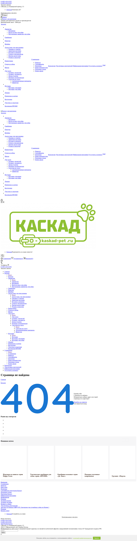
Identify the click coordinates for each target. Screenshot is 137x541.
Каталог (10, 276)
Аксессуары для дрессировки (21, 297)
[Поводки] (18, 39)
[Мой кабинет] (2, 200)
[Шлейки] (18, 42)
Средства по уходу (21, 328)
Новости (3, 485)
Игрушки (15, 337)
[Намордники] (18, 59)
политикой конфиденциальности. (82, 538)
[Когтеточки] (18, 98)
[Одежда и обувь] (18, 62)
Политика (4, 489)
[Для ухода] (18, 69)
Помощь (3, 499)
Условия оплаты (6, 500)
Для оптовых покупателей (9, 505)
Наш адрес (4, 487)
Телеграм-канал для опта (8, 13)
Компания (4, 482)
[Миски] (18, 66)
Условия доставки (6, 502)
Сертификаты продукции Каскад (11, 490)
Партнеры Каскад (6, 494)
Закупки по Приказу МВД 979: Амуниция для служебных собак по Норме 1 (25, 507)
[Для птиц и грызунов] (18, 101)
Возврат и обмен (6, 504)
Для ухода (15, 317)
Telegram (9, 10)
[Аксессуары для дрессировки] (18, 46)
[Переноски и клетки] (18, 94)
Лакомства (15, 281)
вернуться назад (82, 404)
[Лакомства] (18, 27)
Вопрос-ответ (5, 511)
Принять (96, 538)
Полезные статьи (6, 492)
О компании (12, 353)
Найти (3, 532)
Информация (5, 497)
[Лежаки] (18, 91)
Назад (10, 275)
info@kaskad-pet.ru (6, 524)
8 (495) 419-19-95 (6, 1)
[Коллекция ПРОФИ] (18, 104)
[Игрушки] (18, 84)
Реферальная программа (8, 495)
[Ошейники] (18, 36)
